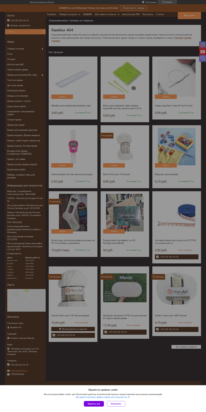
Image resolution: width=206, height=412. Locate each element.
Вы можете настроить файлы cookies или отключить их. (102, 397)
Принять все (94, 404)
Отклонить (116, 404)
